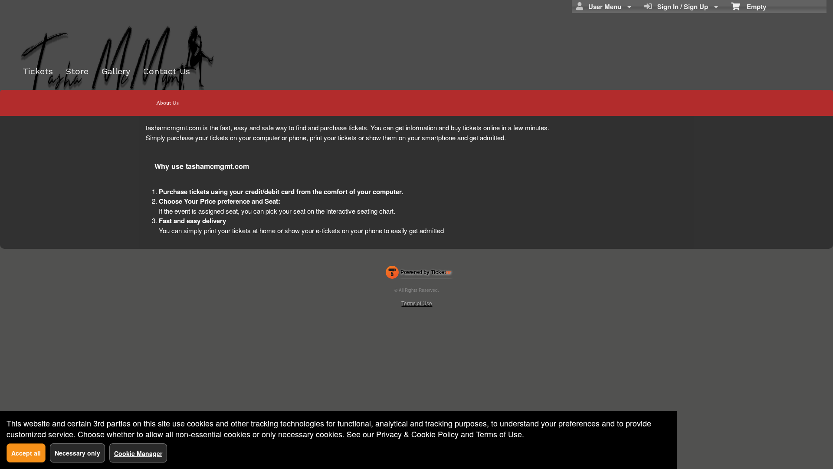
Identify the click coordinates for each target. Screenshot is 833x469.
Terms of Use (416, 303)
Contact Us (166, 71)
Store (77, 71)
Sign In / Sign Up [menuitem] (681, 6)
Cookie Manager (138, 453)
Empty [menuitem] (753, 6)
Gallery (116, 71)
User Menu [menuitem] (603, 6)
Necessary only (77, 453)
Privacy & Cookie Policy (417, 433)
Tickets (38, 71)
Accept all (26, 453)
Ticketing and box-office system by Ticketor (418, 274)
